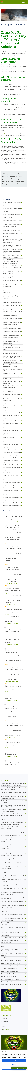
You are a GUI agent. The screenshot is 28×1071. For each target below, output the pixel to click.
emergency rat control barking (8, 176)
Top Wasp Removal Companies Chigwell (12, 490)
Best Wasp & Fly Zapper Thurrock (11, 420)
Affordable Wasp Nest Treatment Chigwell (11, 478)
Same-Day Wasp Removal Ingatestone (12, 455)
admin (3, 26)
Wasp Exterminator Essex (9, 470)
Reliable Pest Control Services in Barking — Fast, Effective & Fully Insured (12, 361)
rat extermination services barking (16, 181)
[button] (19, 1068)
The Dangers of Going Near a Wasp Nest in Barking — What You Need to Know (12, 332)
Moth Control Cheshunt (8, 378)
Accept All (14, 1060)
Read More (7, 530)
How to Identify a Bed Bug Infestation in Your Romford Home (12, 281)
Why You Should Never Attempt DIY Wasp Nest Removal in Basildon (11, 256)
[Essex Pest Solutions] (2, 2)
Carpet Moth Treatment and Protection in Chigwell (12, 369)
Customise (14, 1064)
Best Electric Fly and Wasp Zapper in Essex (11, 426)
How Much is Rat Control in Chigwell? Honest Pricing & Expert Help (12, 314)
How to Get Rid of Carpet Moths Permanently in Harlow (11, 390)
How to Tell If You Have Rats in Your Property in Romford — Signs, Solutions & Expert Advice (12, 290)
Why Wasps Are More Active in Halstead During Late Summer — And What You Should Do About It (12, 241)
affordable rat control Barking (12, 173)
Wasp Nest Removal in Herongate (11, 415)
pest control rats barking (11, 179)
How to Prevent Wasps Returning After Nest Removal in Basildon (12, 245)
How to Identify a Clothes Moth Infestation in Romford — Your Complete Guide (12, 267)
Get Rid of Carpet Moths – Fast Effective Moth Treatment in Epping (12, 386)
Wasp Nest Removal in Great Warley (11, 418)
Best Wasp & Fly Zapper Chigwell (11, 423)
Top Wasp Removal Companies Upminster (10, 433)
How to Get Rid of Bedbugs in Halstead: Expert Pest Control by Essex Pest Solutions (12, 296)
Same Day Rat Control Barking (11, 521)
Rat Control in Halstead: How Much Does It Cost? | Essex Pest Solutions (11, 306)
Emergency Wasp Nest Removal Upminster (10, 406)
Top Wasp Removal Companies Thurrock (12, 447)
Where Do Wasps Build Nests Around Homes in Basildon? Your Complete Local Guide (12, 251)
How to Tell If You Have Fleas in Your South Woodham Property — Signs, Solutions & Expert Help (11, 216)
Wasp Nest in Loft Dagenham (10, 500)
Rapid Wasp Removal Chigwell (10, 487)
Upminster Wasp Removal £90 (10, 437)
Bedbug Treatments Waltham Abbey (11, 467)
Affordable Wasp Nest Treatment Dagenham (11, 493)
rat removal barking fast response (17, 183)
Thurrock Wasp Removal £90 (10, 449)
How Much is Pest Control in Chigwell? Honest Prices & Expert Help (12, 319)
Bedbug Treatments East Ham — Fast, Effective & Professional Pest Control (12, 327)
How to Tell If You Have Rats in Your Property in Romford (11, 272)
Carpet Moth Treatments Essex (10, 475)
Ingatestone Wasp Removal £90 (10, 464)
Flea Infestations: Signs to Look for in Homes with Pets (11, 276)
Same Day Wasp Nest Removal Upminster (10, 440)
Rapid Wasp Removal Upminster (10, 430)
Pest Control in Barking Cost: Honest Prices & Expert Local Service (12, 365)
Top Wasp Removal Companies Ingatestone (10, 461)
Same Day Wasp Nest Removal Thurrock (12, 452)
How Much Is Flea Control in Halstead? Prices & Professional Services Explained (12, 301)
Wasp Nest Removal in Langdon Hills (11, 412)
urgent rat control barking (7, 184)
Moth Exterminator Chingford (10, 373)
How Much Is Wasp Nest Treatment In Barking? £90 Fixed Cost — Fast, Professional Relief (12, 341)
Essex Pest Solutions (18, 51)
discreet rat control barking (15, 174)
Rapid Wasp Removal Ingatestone (11, 457)
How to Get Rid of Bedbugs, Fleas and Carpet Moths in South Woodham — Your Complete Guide (12, 204)
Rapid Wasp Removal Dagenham (10, 502)
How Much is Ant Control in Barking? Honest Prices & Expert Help (12, 352)
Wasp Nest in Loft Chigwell (9, 485)
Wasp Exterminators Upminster (10, 403)
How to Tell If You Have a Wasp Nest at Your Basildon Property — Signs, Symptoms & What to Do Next (12, 261)
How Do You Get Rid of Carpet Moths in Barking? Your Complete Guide (12, 336)
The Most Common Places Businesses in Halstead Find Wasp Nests (12, 225)
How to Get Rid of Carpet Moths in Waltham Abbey (11, 382)
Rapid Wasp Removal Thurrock (10, 444)
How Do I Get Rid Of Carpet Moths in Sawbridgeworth (12, 395)
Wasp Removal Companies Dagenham (12, 505)
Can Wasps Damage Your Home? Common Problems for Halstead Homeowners (11, 235)
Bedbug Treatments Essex (9, 472)
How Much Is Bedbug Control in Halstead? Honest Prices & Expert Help (12, 310)
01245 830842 (6, 1029)
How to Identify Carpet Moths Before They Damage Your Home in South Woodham (12, 210)
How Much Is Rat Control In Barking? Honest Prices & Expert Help (12, 356)
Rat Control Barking (10, 26)
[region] (14, 1060)
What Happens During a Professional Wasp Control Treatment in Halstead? (12, 229)
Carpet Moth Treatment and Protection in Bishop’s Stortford (12, 399)
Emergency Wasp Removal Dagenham (12, 497)
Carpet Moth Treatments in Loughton (12, 376)
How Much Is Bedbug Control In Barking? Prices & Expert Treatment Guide (11, 347)
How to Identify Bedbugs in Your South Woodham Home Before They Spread (12, 221)
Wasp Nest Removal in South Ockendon (12, 410)
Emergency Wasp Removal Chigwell (11, 482)
